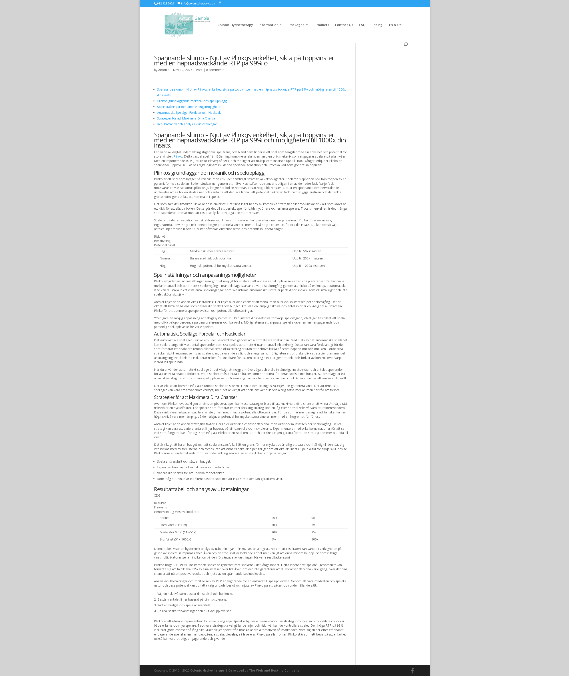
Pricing (377, 25)
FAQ (362, 25)
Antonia (163, 70)
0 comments (215, 70)
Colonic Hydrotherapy (235, 25)
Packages (296, 25)
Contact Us (344, 25)
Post (199, 70)
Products (322, 25)
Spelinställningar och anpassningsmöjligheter (189, 107)
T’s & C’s (395, 25)
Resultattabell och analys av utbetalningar (187, 124)
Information (268, 25)
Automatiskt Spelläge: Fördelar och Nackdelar (190, 112)
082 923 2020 (165, 3)
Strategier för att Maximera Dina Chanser (187, 118)
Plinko (178, 156)
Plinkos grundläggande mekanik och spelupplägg (192, 101)
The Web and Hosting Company (274, 670)
